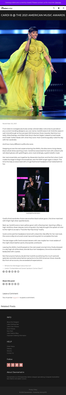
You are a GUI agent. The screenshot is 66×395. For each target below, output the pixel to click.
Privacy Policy (33, 389)
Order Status (11, 346)
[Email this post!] (18, 272)
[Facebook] (8, 365)
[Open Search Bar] (53, 8)
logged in (16, 297)
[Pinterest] (21, 365)
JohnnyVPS (43, 392)
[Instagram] (12, 365)
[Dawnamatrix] (7, 8)
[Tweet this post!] (7, 272)
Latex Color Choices (13, 326)
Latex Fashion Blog (12, 333)
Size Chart (10, 331)
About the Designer (13, 322)
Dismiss (58, 2)
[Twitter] (17, 365)
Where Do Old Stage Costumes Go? (18, 266)
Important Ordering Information (16, 335)
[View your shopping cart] (58, 8)
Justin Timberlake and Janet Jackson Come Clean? (24, 268)
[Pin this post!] (12, 272)
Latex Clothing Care (13, 324)
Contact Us (10, 353)
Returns (9, 351)
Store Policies (11, 329)
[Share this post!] (4, 272)
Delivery (9, 348)
